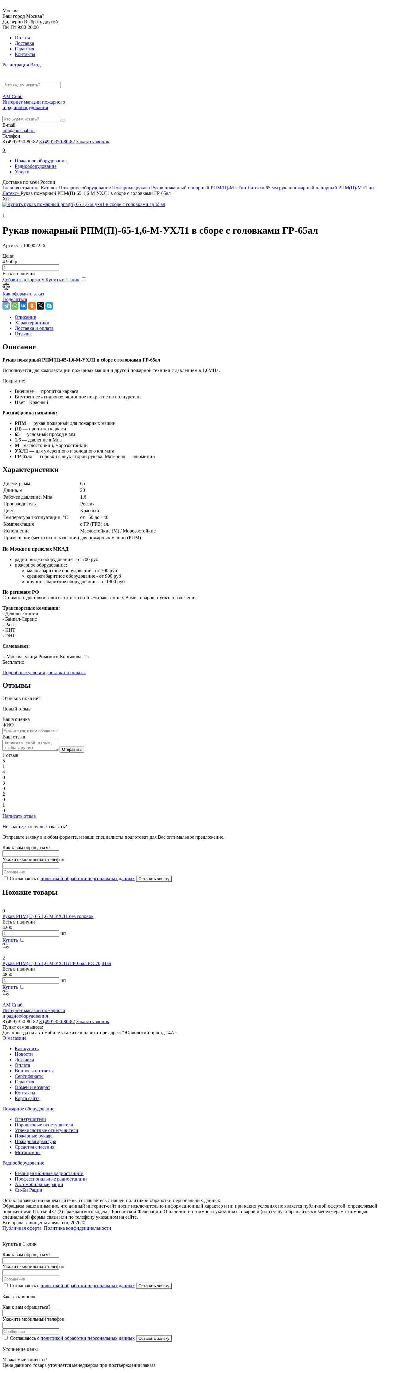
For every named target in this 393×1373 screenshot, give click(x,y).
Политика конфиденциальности (77, 1228)
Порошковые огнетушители (44, 1124)
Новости (24, 1054)
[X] (40, 306)
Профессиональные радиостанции (51, 1178)
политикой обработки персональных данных (88, 878)
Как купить (27, 1048)
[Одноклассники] (32, 306)
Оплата (22, 37)
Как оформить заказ (23, 293)
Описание (25, 317)
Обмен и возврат (32, 1087)
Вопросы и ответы (34, 1070)
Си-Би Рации (28, 1190)
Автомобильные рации (39, 1184)
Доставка (24, 43)
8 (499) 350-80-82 (57, 141)
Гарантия (24, 48)
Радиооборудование (35, 166)
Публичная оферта (21, 1228)
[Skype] (49, 306)
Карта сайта (27, 1098)
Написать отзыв (19, 816)
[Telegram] (6, 306)
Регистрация (15, 64)
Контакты (25, 54)
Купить (10, 940)
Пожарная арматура (35, 1141)
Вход (35, 64)
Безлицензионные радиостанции (49, 1173)
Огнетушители (30, 1119)
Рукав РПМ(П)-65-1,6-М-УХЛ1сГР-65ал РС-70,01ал (56, 963)
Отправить (72, 749)
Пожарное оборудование (41, 160)
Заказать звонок (92, 141)
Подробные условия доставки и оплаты (44, 672)
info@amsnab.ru (18, 130)
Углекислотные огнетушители (46, 1130)
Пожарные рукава (34, 1135)
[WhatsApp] (14, 306)
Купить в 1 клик (62, 279)
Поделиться (14, 299)
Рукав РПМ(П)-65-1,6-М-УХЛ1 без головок (48, 916)
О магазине (14, 1038)
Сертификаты (29, 1076)
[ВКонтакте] (23, 306)
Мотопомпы (28, 1152)
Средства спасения (34, 1146)
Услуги (22, 171)
